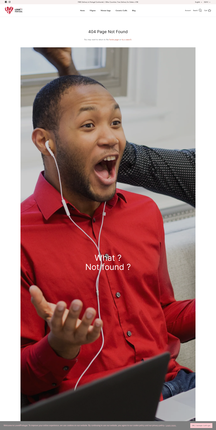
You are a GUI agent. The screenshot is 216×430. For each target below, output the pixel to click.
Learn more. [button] (171, 425)
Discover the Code (108, 234)
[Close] (132, 186)
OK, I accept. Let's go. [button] (201, 426)
